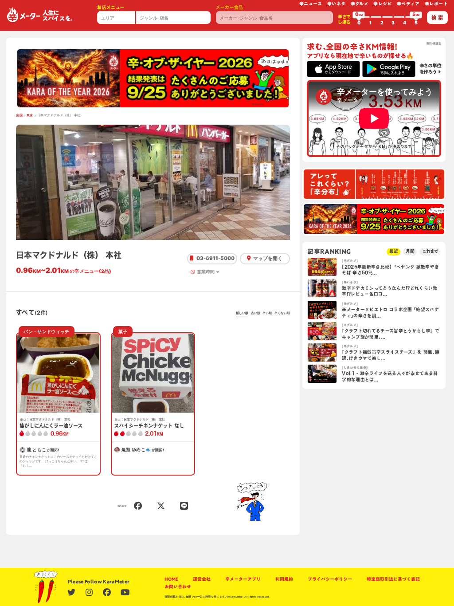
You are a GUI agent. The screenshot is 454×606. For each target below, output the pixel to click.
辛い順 (267, 313)
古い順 (255, 313)
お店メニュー (111, 7)
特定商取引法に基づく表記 (393, 579)
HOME (171, 579)
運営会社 (202, 579)
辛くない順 (282, 313)
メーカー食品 (229, 7)
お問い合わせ (177, 587)
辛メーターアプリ (243, 579)
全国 (19, 115)
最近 (393, 251)
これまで (430, 251)
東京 (30, 115)
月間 (410, 251)
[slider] (359, 17)
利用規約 (284, 579)
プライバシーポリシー (330, 579)
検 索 (437, 17)
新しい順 (242, 313)
